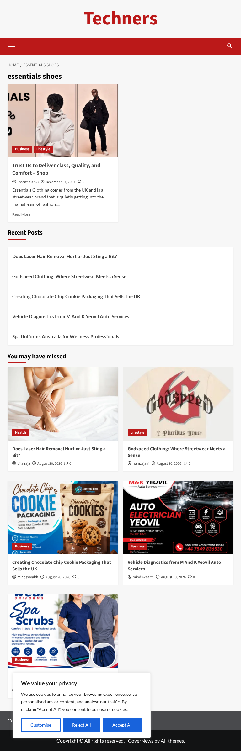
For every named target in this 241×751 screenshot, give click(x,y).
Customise (40, 724)
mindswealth (27, 577)
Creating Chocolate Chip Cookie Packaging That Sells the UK (76, 296)
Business (22, 149)
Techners (120, 18)
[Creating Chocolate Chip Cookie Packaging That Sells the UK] (63, 517)
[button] (14, 45)
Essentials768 (28, 182)
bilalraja (23, 463)
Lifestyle (43, 149)
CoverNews (140, 740)
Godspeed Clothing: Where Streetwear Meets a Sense (69, 276)
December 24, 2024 (60, 182)
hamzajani (141, 463)
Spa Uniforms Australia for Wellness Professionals (65, 336)
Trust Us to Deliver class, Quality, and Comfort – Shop (56, 169)
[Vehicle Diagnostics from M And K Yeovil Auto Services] (178, 517)
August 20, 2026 (49, 463)
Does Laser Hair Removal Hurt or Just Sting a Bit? (64, 256)
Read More (21, 214)
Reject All (81, 724)
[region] (82, 705)
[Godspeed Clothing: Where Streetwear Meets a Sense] (178, 404)
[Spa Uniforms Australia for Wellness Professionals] (63, 631)
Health (20, 432)
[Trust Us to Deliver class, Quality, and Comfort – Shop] (63, 120)
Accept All (122, 724)
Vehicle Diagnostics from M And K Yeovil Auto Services (70, 316)
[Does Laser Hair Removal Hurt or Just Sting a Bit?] (63, 404)
